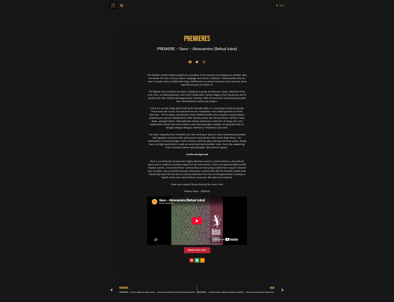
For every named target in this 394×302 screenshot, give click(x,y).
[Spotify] (197, 260)
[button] (190, 61)
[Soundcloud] (202, 260)
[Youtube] (191, 260)
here (220, 184)
